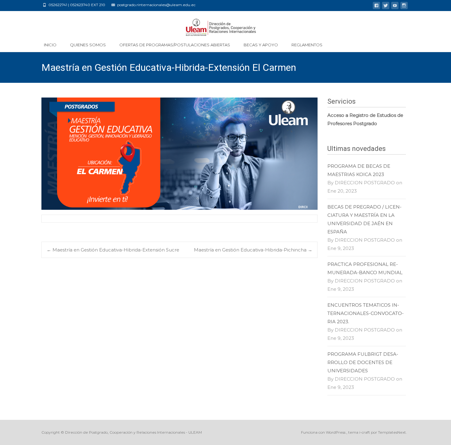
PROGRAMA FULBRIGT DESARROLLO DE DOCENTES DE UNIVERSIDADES (362, 362)
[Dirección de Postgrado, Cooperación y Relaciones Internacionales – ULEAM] (225, 24)
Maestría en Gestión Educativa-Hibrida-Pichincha (253, 250)
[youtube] (395, 7)
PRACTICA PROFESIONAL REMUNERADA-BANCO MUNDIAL (365, 268)
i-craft (365, 432)
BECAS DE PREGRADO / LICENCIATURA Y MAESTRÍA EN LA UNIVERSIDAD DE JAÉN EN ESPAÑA (364, 219)
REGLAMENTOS (306, 44)
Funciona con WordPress (323, 432)
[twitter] (385, 7)
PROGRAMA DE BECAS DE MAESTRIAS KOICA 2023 (358, 170)
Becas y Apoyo (261, 44)
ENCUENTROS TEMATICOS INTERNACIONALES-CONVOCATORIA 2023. (365, 313)
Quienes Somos (88, 44)
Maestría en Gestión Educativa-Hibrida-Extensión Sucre (113, 250)
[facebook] (376, 7)
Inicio (50, 44)
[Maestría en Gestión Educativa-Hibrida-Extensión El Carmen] (179, 154)
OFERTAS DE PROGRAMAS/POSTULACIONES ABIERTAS (174, 44)
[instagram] (404, 7)
